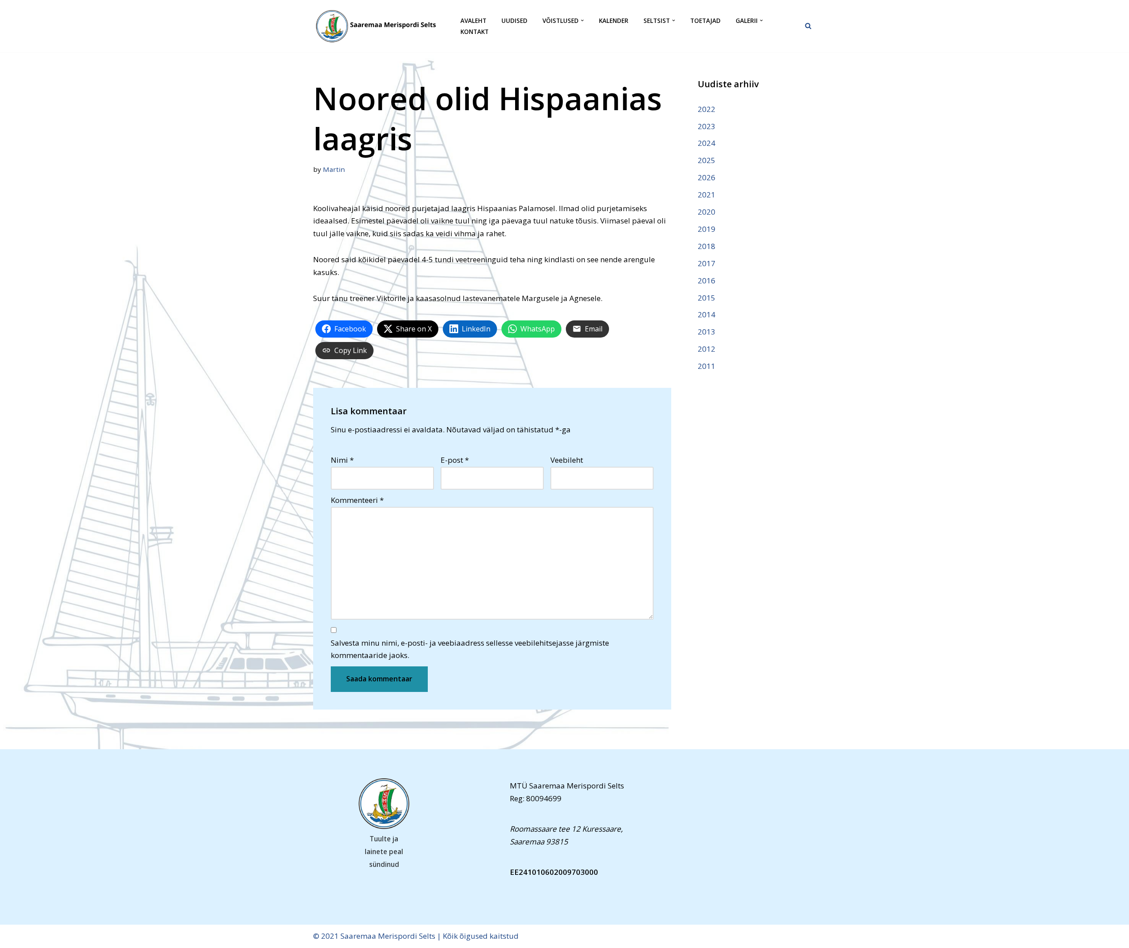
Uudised (514, 20)
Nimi (342, 460)
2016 (706, 280)
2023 (706, 126)
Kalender (613, 20)
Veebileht (566, 460)
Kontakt (474, 31)
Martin (334, 169)
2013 (706, 332)
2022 (706, 109)
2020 (706, 212)
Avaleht (473, 20)
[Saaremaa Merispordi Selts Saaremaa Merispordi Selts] (379, 26)
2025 (706, 160)
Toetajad (705, 20)
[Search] (808, 25)
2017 (706, 263)
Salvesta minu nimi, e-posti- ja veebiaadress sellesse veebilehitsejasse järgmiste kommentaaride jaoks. (470, 649)
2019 (706, 229)
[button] (582, 20)
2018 (706, 246)
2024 (706, 143)
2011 (706, 366)
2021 (706, 195)
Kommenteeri (357, 500)
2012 (706, 349)
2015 (706, 298)
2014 (706, 314)
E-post (455, 460)
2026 (706, 177)
